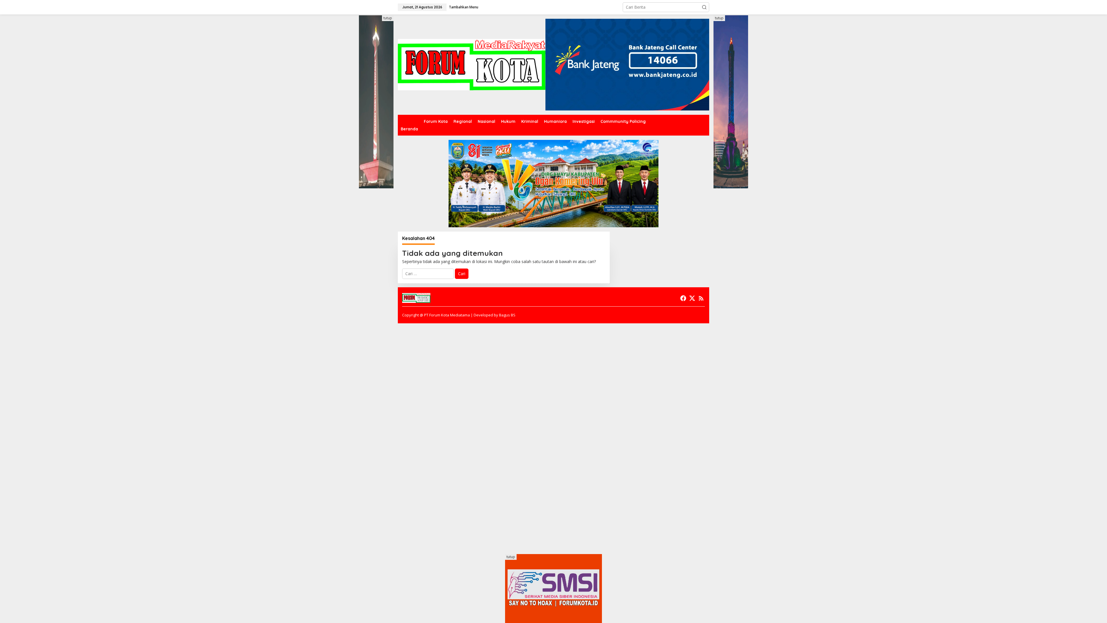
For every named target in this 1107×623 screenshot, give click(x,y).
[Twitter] (692, 298)
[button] (704, 7)
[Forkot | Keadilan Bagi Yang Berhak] (471, 64)
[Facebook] (683, 298)
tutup (387, 18)
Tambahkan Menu (463, 7)
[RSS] (701, 298)
